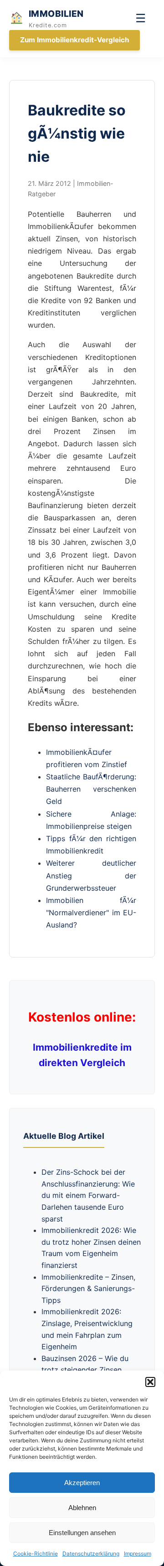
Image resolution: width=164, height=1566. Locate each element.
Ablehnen (82, 1507)
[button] (150, 1381)
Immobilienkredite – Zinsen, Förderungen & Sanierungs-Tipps (88, 1288)
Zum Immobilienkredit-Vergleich (74, 39)
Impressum (137, 1553)
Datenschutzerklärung (90, 1553)
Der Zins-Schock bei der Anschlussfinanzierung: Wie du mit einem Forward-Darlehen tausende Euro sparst (88, 1195)
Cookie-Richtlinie (35, 1553)
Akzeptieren (82, 1482)
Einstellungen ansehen (82, 1532)
